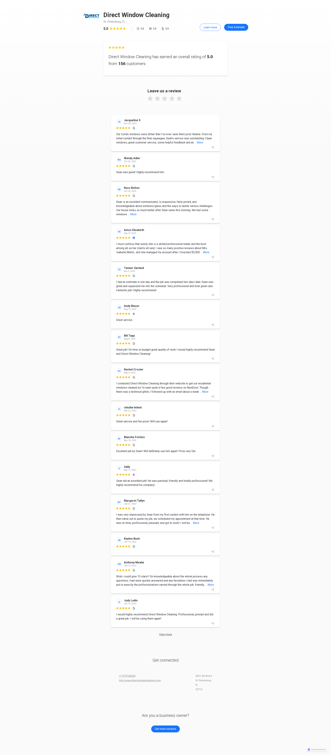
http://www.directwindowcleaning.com (140, 680)
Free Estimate (236, 27)
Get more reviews (165, 728)
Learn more (210, 27)
